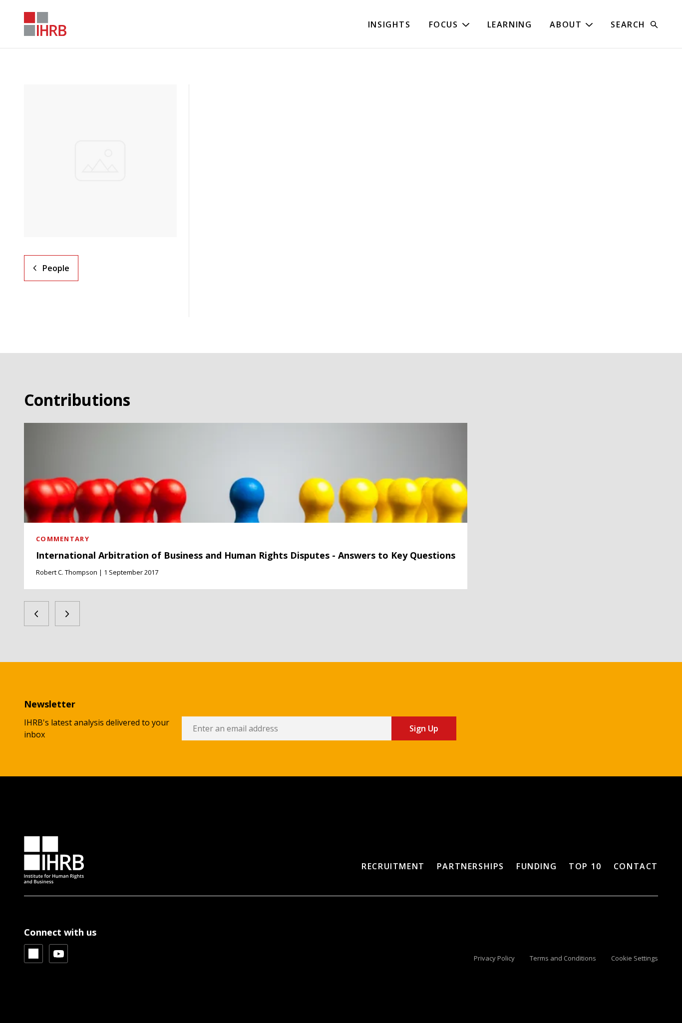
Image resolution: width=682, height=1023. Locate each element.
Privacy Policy (494, 958)
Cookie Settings (634, 958)
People (55, 268)
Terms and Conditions (563, 958)
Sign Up (423, 728)
